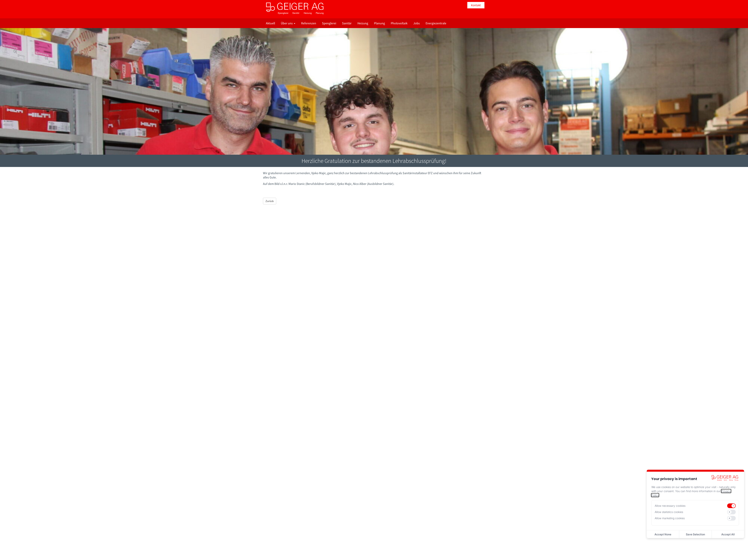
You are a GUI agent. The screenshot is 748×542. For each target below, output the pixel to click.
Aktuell (270, 23)
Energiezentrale (436, 23)
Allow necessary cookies (670, 505)
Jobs (416, 23)
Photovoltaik (399, 23)
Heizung (362, 23)
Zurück (270, 201)
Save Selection (695, 534)
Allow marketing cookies (670, 518)
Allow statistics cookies (669, 512)
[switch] (731, 505)
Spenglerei (329, 23)
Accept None (662, 534)
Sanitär (347, 23)
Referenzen (308, 23)
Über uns (287, 23)
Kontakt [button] (476, 5)
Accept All (728, 534)
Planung (379, 23)
